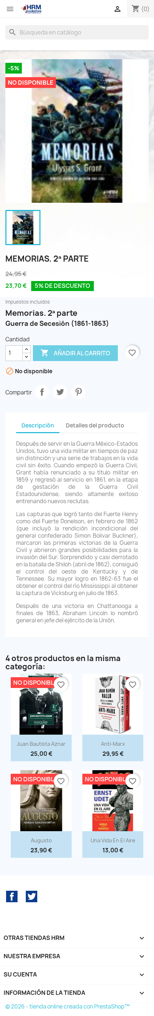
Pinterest (78, 392)
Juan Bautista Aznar (41, 743)
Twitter (31, 896)
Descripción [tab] (37, 425)
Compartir (42, 392)
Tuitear (60, 392)
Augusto (41, 840)
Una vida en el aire (113, 840)
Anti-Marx (113, 743)
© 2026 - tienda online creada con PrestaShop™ (67, 1006)
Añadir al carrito (75, 352)
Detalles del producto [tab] (95, 425)
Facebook (12, 896)
